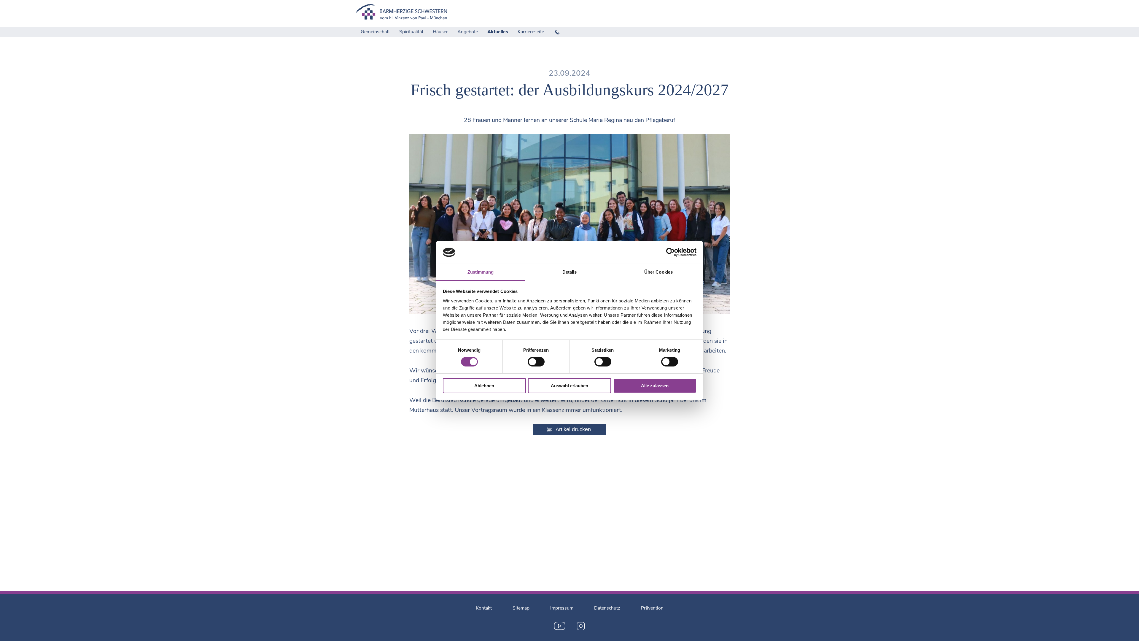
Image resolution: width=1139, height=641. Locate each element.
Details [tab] (569, 272)
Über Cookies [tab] (658, 272)
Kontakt (484, 608)
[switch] (536, 361)
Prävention (652, 608)
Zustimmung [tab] (480, 272)
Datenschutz (607, 608)
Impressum (561, 608)
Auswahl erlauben (569, 385)
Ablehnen (484, 385)
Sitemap (521, 608)
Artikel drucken (573, 429)
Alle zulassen (655, 385)
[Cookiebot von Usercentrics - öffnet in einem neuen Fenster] (670, 252)
